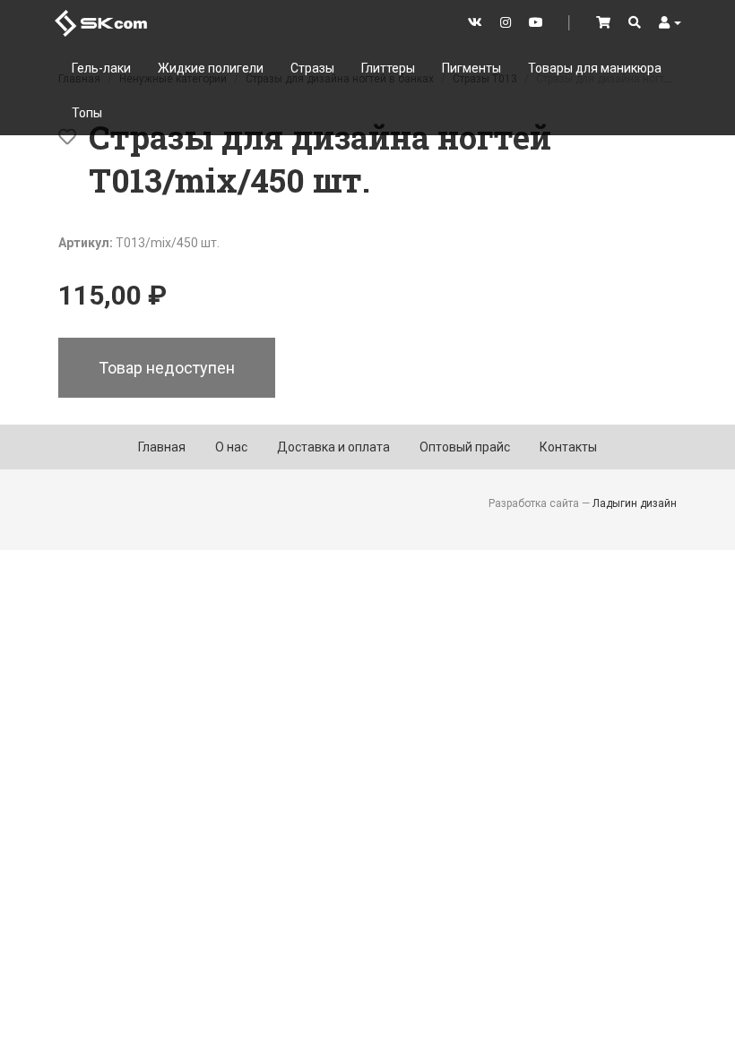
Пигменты (471, 68)
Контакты (568, 447)
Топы (87, 113)
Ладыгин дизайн (634, 503)
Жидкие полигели (211, 68)
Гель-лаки (101, 68)
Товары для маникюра (595, 68)
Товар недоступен (167, 367)
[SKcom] (101, 22)
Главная (162, 447)
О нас (231, 447)
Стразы (312, 68)
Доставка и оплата (333, 447)
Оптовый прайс (464, 447)
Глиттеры (388, 68)
